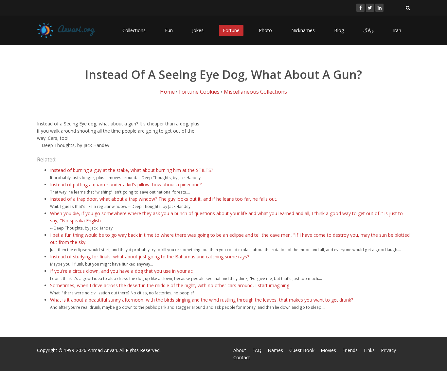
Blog (339, 30)
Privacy (388, 350)
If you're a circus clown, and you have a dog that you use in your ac (121, 271)
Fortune (231, 30)
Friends (350, 350)
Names (275, 350)
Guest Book (301, 350)
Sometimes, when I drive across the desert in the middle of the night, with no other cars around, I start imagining (169, 285)
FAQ (256, 350)
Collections (134, 30)
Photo (265, 30)
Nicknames (303, 30)
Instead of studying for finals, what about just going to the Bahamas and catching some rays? (149, 256)
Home (167, 91)
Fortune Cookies (199, 91)
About (239, 350)
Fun (169, 30)
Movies (328, 350)
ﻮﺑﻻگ (368, 30)
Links (369, 350)
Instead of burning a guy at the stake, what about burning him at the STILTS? (131, 170)
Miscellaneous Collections (255, 91)
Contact (241, 357)
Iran (397, 30)
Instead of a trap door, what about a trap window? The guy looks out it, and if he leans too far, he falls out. (163, 199)
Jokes (198, 30)
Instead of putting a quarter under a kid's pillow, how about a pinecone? (126, 184)
